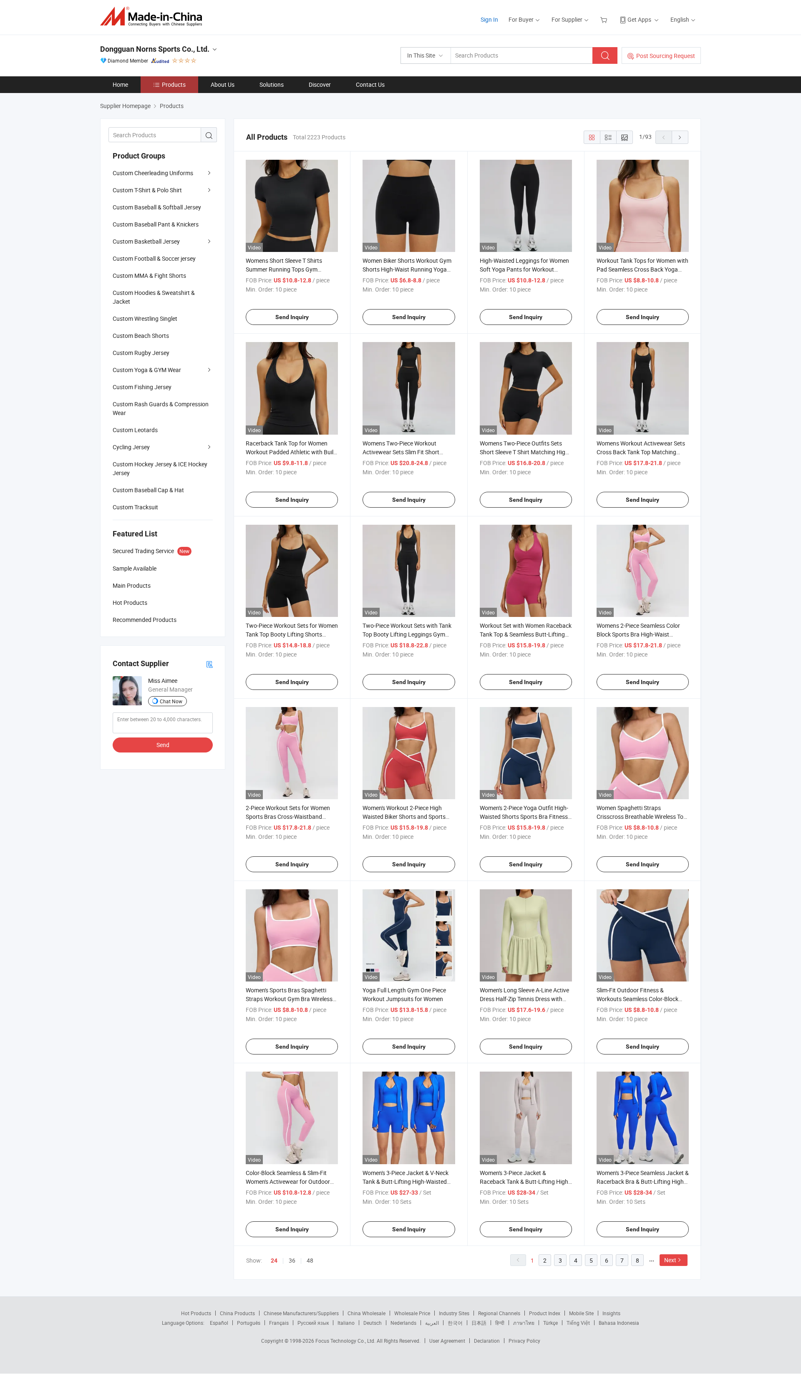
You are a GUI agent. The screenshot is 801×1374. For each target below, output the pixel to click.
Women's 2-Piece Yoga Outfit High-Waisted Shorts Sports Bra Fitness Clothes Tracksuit (524, 816)
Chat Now (171, 701)
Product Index (544, 1313)
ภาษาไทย (523, 1322)
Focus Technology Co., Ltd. (346, 1340)
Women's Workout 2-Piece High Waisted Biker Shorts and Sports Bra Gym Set (404, 816)
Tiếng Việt (578, 1322)
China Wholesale (366, 1313)
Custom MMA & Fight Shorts (149, 275)
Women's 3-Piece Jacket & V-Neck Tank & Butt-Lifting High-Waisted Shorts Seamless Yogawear (405, 1181)
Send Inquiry (292, 317)
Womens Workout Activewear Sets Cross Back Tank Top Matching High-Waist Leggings (641, 452)
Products (174, 84)
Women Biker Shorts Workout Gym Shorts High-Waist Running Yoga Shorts (407, 269)
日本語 (478, 1322)
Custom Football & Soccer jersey (154, 258)
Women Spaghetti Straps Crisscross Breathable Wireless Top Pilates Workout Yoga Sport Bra (642, 816)
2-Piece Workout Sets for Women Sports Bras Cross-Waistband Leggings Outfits (288, 816)
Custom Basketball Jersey (146, 241)
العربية (432, 1322)
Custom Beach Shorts (141, 336)
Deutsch (372, 1322)
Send (162, 745)
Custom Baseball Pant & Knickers (156, 224)
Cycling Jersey (131, 447)
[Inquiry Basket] (604, 19)
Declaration (487, 1340)
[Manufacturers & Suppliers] (153, 16)
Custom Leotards (135, 430)
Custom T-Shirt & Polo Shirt (147, 190)
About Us (222, 84)
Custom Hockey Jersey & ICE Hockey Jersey (160, 468)
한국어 (455, 1322)
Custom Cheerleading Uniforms (153, 173)
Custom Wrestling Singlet (145, 318)
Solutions (271, 84)
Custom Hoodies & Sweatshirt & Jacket (154, 297)
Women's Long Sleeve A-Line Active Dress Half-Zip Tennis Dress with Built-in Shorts (524, 999)
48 (310, 1260)
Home (120, 84)
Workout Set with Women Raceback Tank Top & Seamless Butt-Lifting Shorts (526, 634)
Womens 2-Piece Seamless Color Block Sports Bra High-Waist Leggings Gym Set (638, 634)
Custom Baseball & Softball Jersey (157, 207)
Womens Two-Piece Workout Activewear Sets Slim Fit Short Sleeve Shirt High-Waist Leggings (405, 452)
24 (274, 1260)
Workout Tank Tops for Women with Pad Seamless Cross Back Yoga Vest (642, 269)
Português (248, 1322)
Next (670, 1260)
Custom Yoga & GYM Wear (147, 370)
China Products (237, 1313)
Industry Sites (454, 1313)
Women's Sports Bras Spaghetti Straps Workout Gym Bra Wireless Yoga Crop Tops (289, 999)
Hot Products (196, 1313)
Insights (611, 1313)
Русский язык (313, 1322)
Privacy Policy (524, 1340)
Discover (320, 84)
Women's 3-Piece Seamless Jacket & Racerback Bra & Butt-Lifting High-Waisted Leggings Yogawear (643, 1181)
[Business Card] (209, 663)
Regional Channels (499, 1313)
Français (279, 1322)
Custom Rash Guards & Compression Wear (161, 408)
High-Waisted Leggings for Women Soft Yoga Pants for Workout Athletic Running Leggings (524, 269)
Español (219, 1322)
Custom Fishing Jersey (142, 387)
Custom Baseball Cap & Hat (148, 490)
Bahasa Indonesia (619, 1322)
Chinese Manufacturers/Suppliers (301, 1313)
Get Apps (639, 19)
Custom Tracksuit (135, 507)
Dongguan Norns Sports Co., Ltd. (154, 49)
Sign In (489, 19)
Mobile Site (581, 1313)
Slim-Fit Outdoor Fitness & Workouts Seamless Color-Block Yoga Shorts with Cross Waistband (641, 999)
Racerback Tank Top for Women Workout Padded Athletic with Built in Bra (290, 452)
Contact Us (370, 84)
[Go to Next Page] (680, 137)
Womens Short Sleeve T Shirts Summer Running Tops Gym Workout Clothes (284, 269)
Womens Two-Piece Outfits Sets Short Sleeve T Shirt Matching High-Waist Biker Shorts (525, 452)
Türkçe (550, 1322)
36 (292, 1260)
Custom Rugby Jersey (141, 353)
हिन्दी (499, 1322)
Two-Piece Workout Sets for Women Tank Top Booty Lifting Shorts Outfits (292, 634)
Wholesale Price (412, 1313)
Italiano (346, 1322)
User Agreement (447, 1340)
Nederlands (403, 1322)
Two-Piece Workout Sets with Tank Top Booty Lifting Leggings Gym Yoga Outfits (407, 634)
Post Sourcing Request (665, 56)
